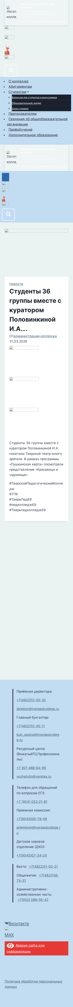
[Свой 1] (36, 191)
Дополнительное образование (33, 135)
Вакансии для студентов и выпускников (34, 97)
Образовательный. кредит (26, 103)
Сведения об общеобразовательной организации (37, 121)
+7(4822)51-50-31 (43, 866)
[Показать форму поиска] (11, 71)
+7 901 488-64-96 (31, 768)
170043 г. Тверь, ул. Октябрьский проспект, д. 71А (43, 21)
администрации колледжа (35, 336)
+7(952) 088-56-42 (33, 900)
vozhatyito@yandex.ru (34, 776)
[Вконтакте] (36, 184)
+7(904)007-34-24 (32, 855)
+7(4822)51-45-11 (31, 726)
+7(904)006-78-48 (32, 819)
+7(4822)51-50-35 (31, 700)
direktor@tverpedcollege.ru (38, 709)
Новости (16, 284)
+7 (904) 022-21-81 (32, 802)
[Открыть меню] (5, 177)
